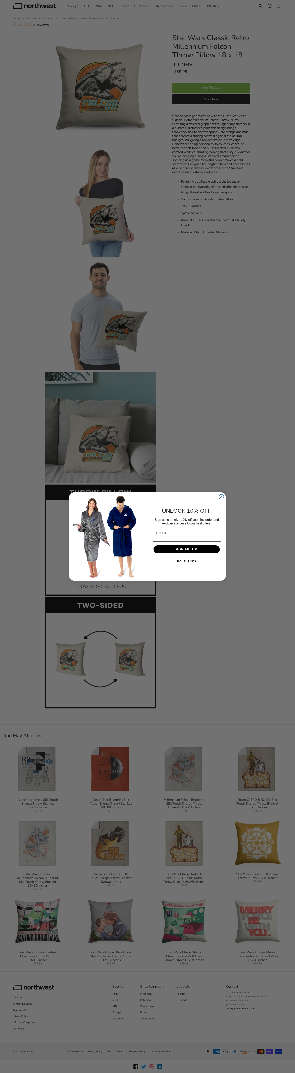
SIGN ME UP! (187, 549)
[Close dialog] (221, 496)
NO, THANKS (186, 561)
